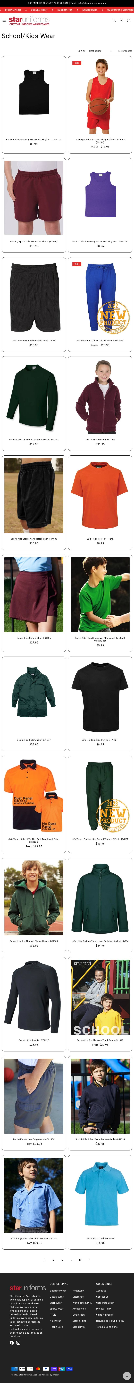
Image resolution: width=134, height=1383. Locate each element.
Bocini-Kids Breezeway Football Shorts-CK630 (34, 539)
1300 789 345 (61, 3)
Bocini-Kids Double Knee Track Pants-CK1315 (100, 1040)
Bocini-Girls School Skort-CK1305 (34, 638)
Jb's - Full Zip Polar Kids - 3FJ (100, 439)
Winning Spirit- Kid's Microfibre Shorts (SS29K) (34, 241)
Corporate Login (105, 1303)
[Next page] (89, 1259)
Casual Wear (57, 1296)
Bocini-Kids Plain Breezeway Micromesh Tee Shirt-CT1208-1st (100, 639)
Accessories (79, 1308)
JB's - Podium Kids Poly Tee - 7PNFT (100, 740)
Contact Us (102, 1296)
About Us (101, 1290)
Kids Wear (55, 1321)
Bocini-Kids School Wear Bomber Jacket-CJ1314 (100, 1139)
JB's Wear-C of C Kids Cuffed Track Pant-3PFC (100, 340)
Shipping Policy (104, 1314)
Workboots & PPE (82, 1303)
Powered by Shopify (50, 1375)
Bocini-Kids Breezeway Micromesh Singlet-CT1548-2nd (100, 241)
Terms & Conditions (107, 1327)
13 (80, 1259)
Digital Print (79, 1327)
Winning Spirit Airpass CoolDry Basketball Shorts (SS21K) (100, 141)
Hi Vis (53, 1314)
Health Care (56, 1327)
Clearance (78, 1296)
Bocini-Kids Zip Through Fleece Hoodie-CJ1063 (34, 941)
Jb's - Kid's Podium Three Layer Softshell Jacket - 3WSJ (100, 941)
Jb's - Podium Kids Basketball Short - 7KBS (33, 340)
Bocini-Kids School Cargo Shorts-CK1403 (34, 1139)
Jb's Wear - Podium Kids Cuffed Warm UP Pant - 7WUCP (100, 839)
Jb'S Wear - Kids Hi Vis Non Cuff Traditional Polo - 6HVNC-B (33, 840)
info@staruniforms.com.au (92, 3)
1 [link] (45, 1259)
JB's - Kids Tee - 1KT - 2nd (100, 539)
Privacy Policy (104, 1308)
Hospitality (79, 1290)
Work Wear (56, 1303)
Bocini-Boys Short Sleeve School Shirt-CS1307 (33, 1238)
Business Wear (58, 1290)
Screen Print (79, 1321)
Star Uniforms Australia (30, 1375)
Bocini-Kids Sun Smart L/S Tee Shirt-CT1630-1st (33, 439)
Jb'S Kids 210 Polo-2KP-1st (100, 1238)
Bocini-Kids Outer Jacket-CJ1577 (34, 740)
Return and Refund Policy (110, 1321)
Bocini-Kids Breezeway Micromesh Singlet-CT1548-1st (33, 139)
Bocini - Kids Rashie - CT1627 (34, 1040)
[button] (4, 20)
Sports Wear (56, 1308)
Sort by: (82, 51)
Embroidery (79, 1314)
